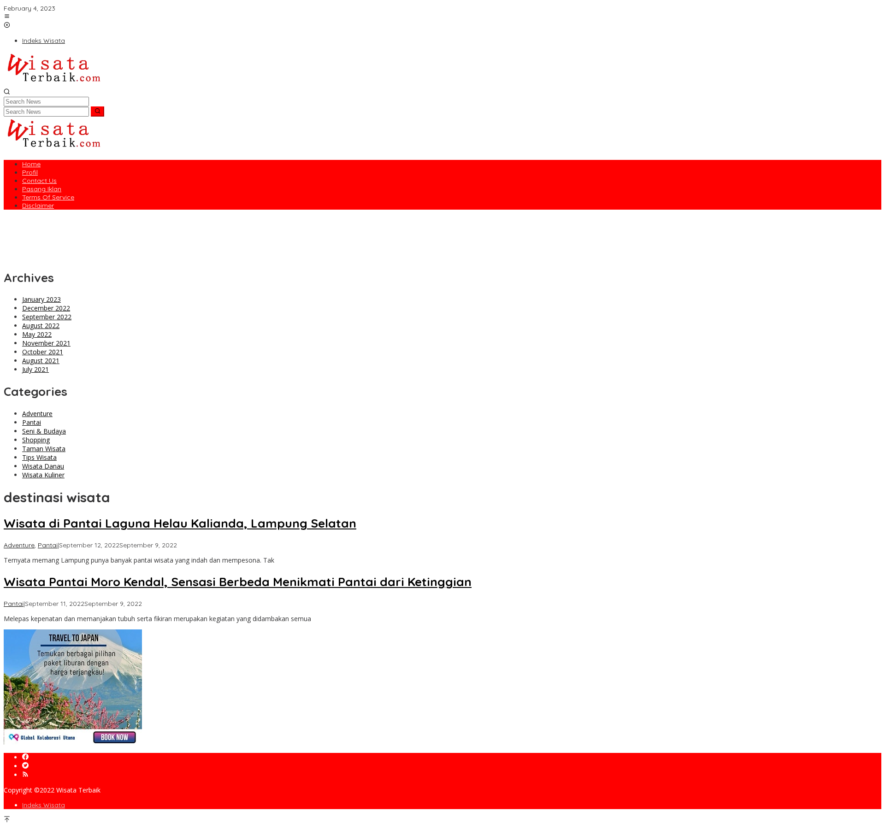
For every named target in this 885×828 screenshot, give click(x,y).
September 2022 (46, 316)
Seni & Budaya (44, 431)
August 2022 (40, 325)
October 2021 (42, 351)
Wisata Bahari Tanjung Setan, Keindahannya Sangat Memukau (100, 256)
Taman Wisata (43, 448)
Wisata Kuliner (43, 474)
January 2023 (41, 299)
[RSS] (25, 774)
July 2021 (35, 369)
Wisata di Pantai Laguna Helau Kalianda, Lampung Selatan (94, 238)
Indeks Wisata (43, 805)
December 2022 (46, 308)
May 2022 (37, 334)
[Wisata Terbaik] (53, 83)
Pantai (31, 422)
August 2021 (40, 360)
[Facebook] (25, 757)
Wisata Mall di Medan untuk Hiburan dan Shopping (81, 229)
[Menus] (7, 16)
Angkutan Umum (29, 221)
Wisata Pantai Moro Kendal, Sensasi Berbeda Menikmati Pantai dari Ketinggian (124, 247)
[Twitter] (25, 766)
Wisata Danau (43, 466)
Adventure (37, 413)
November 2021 (46, 343)
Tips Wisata (39, 457)
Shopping (36, 439)
